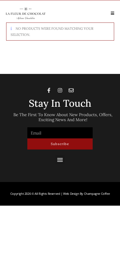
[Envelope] (71, 90)
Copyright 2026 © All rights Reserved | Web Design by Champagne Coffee (60, 194)
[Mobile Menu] (110, 13)
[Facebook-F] (48, 90)
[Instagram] (60, 90)
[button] (60, 159)
